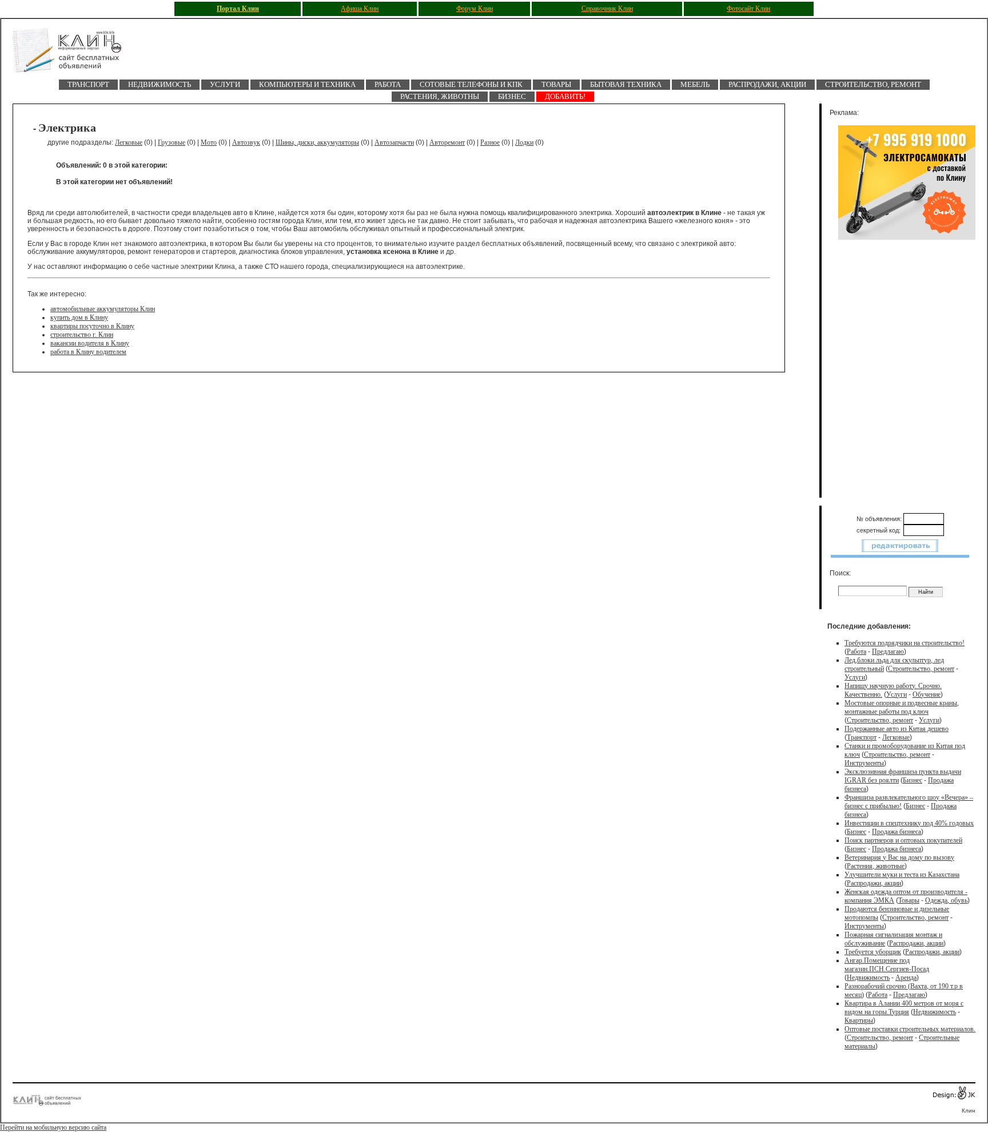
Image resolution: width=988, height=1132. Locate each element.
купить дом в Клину (79, 317)
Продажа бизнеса (896, 832)
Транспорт (88, 84)
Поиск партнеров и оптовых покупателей (903, 840)
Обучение (927, 694)
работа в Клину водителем (88, 352)
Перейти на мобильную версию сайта (53, 1127)
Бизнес (512, 96)
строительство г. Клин (81, 335)
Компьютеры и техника (307, 84)
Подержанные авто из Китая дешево (896, 729)
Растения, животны (439, 96)
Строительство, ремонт (873, 84)
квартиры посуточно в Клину (92, 326)
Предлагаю (888, 652)
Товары (556, 84)
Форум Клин (474, 9)
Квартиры (858, 1020)
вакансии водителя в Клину (89, 343)
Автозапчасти (394, 142)
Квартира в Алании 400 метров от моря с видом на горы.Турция (903, 1007)
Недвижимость (159, 84)
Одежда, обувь (946, 900)
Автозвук (246, 142)
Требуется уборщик (872, 952)
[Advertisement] (906, 370)
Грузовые (171, 142)
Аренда (906, 978)
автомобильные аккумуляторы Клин (102, 309)
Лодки (524, 142)
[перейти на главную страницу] (75, 53)
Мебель (695, 84)
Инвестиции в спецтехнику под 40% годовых (909, 823)
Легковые (128, 142)
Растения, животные (876, 866)
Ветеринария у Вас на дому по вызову (899, 857)
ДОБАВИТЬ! (565, 96)
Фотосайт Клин (748, 9)
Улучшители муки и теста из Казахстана (901, 875)
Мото (209, 142)
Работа (388, 84)
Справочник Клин (607, 9)
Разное (490, 142)
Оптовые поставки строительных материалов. (909, 1029)
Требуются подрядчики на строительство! (904, 643)
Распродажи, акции (767, 84)
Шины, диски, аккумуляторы (317, 142)
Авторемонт (447, 142)
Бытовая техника (626, 84)
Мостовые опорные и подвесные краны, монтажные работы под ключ (901, 707)
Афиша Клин (360, 9)
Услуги (225, 84)
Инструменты (864, 763)
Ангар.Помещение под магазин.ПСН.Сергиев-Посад (886, 964)
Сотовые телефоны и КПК (471, 84)
